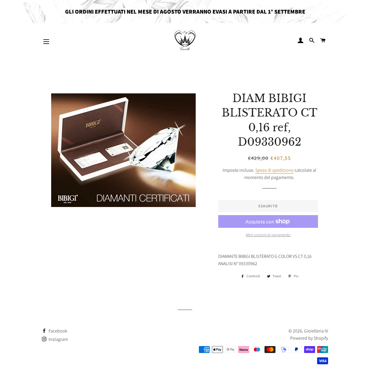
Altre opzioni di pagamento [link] (268, 234)
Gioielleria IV (316, 331)
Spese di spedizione (274, 170)
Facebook (57, 331)
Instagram (58, 339)
